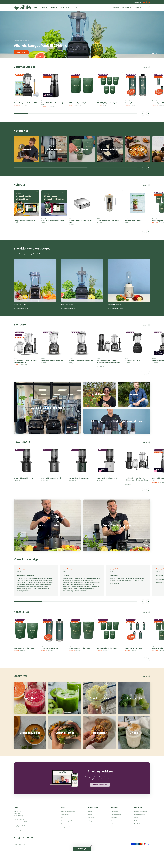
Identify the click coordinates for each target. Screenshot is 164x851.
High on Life (72, 100)
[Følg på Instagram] (19, 838)
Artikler (75, 7)
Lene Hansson (128, 218)
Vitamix (15, 100)
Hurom (43, 100)
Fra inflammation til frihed (133, 221)
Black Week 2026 (139, 815)
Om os (136, 818)
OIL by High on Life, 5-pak (133, 648)
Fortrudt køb (65, 815)
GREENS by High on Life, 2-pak (79, 103)
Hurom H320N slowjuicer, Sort (23, 478)
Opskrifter (63, 7)
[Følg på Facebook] (15, 838)
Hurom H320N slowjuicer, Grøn (79, 478)
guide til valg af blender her (32, 254)
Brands (52, 7)
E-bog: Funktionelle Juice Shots (24, 221)
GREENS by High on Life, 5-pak (107, 103)
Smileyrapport (65, 827)
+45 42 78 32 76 (19, 820)
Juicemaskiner (126, 7)
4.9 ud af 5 (137, 2)
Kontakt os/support (140, 811)
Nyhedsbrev (114, 824)
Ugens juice (114, 811)
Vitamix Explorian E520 (132, 361)
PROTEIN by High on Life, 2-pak (79, 648)
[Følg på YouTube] (28, 838)
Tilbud (36, 7)
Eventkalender (138, 824)
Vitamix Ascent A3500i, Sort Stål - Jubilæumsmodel (25, 362)
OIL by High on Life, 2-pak (133, 103)
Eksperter (114, 821)
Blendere (116, 7)
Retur (62, 818)
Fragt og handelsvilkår (68, 811)
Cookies (63, 824)
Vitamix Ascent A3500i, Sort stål (52, 361)
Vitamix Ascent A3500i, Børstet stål (81, 361)
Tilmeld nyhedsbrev (100, 784)
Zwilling (90, 821)
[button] (82, 849)
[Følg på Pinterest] (23, 838)
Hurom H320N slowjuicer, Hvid (107, 478)
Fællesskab (137, 821)
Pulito (70, 218)
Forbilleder (138, 7)
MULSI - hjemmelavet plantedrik (108, 221)
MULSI (98, 218)
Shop (43, 7)
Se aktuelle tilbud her (19, 2)
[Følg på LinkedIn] (32, 838)
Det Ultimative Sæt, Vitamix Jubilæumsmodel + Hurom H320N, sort (108, 362)
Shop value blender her (68, 308)
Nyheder (19, 184)
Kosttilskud (21, 612)
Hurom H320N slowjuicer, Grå (51, 478)
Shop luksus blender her (21, 308)
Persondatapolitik (66, 821)
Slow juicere (22, 442)
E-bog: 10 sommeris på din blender (53, 221)
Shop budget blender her (116, 308)
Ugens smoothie (116, 815)
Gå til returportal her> (20, 830)
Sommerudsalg (24, 67)
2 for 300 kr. (21, 52)
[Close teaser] (91, 846)
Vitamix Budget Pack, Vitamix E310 (25, 103)
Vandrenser (91, 824)
